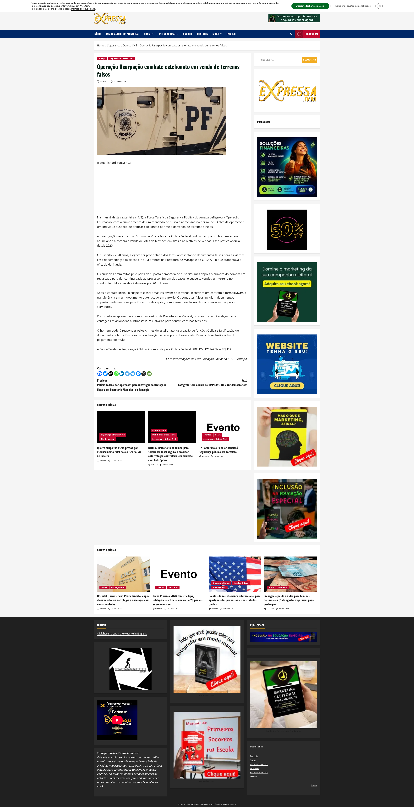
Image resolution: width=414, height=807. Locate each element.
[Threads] (110, 373)
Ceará (218, 434)
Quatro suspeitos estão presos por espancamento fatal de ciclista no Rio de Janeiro (119, 452)
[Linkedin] (121, 373)
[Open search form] (291, 34)
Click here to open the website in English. (122, 633)
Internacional (167, 34)
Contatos (202, 34)
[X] (143, 373)
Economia (282, 587)
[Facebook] (99, 373)
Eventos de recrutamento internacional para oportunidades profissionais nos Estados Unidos (234, 600)
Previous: (131, 385)
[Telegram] (132, 373)
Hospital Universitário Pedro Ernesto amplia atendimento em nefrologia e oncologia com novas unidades (123, 600)
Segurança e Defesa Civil (121, 58)
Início (97, 34)
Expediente (254, 768)
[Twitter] (127, 373)
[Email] (149, 373)
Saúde (104, 587)
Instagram (311, 34)
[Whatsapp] (116, 373)
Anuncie (187, 34)
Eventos (207, 434)
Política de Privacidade (259, 764)
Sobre (215, 34)
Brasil (148, 34)
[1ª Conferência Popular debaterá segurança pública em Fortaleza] (223, 427)
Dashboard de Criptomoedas (122, 34)
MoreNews (220, 804)
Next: (212, 382)
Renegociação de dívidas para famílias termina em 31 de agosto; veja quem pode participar (289, 600)
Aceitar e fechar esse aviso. (310, 5)
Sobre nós (254, 756)
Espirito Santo (159, 430)
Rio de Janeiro (107, 439)
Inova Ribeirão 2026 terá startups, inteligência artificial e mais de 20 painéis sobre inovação (178, 600)
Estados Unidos (241, 583)
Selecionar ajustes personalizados (353, 5)
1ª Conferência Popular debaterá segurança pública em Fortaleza (218, 450)
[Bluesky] (105, 373)
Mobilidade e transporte (164, 434)
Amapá (102, 58)
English (231, 34)
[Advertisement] (172, 192)
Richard (104, 81)
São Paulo (173, 587)
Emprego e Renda (221, 583)
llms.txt (314, 785)
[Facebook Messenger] (138, 373)
